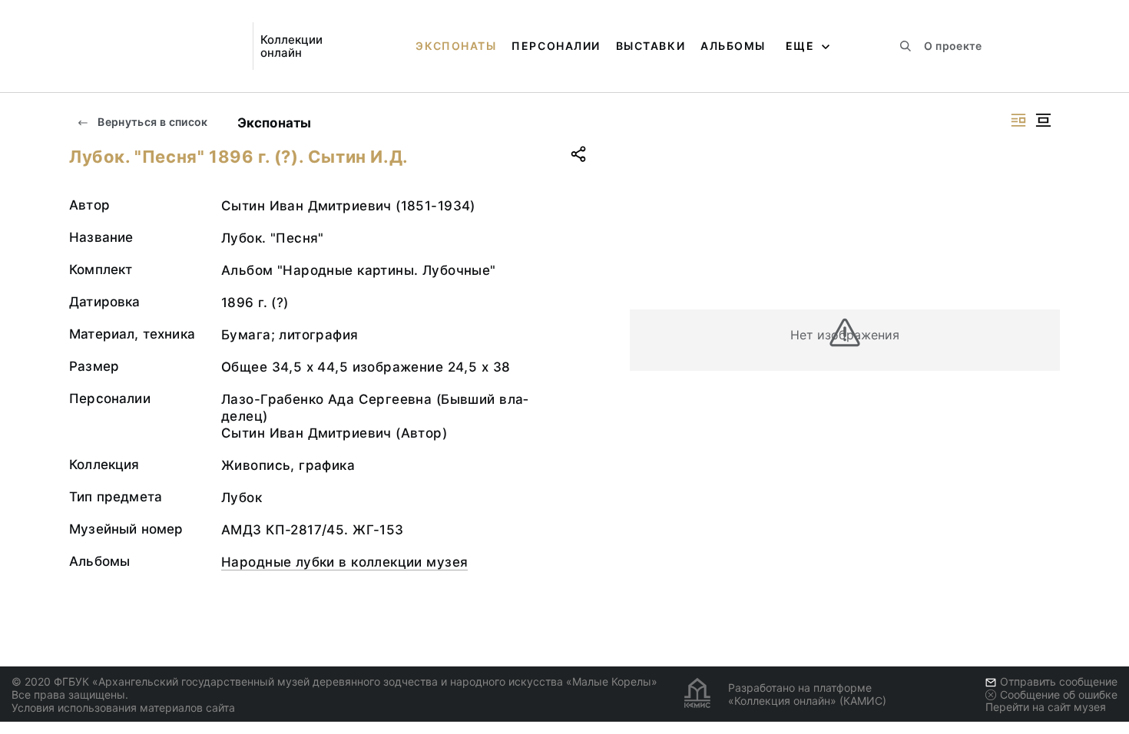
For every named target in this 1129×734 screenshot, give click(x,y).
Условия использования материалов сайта (123, 707)
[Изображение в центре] (1043, 120)
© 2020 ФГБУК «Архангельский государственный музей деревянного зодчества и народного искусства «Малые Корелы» (334, 681)
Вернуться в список (151, 121)
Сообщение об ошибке (1058, 694)
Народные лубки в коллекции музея (344, 562)
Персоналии (556, 45)
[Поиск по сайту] (905, 46)
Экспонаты (456, 45)
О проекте (953, 45)
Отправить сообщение (1058, 681)
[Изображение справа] (1018, 120)
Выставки (650, 45)
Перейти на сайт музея (1045, 706)
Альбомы (733, 45)
